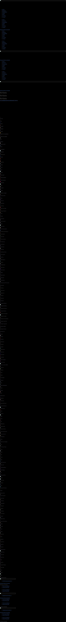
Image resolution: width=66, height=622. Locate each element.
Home (3, 9)
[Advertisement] (33, 109)
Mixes (3, 14)
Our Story (4, 15)
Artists (3, 13)
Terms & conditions (5, 586)
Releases (4, 10)
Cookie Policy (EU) (5, 587)
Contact (3, 17)
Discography (4, 22)
